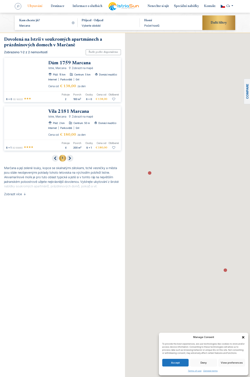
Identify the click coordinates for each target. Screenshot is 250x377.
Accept (175, 362)
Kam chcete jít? (29, 20)
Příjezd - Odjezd (92, 20)
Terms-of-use (195, 371)
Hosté (148, 20)
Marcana (24, 25)
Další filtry (219, 22)
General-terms (210, 371)
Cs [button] (228, 6)
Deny (204, 362)
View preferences (232, 362)
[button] (243, 337)
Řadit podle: (103, 52)
